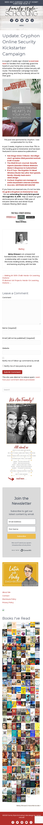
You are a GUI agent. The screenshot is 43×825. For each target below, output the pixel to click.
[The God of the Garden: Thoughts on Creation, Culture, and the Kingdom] (4, 712)
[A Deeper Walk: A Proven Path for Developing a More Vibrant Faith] (28, 647)
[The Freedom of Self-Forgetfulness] (14, 798)
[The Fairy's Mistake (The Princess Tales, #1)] (32, 777)
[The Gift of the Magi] (14, 726)
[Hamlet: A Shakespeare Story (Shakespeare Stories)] (23, 719)
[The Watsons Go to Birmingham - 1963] (23, 741)
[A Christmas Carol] (28, 726)
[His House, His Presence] (37, 654)
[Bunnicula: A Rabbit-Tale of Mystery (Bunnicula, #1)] (14, 675)
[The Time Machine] (9, 683)
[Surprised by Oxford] (4, 676)
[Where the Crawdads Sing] (18, 697)
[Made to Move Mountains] (9, 791)
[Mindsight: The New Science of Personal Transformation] (18, 625)
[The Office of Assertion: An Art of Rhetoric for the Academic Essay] (23, 733)
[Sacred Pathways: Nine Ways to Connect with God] (4, 704)
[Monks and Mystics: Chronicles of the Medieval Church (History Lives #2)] (4, 784)
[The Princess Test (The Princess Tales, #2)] (37, 777)
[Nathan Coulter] (37, 704)
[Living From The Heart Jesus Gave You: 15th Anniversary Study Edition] (4, 661)
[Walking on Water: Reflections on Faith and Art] (18, 690)
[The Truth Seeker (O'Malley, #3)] (9, 755)
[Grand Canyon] (14, 682)
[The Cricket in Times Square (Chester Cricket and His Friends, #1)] (4, 633)
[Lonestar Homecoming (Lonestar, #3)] (32, 755)
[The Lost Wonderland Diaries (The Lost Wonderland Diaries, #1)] (23, 784)
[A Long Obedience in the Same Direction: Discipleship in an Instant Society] (9, 719)
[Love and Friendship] (18, 675)
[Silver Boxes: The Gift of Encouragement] (28, 683)
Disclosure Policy (9, 599)
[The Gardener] (37, 675)
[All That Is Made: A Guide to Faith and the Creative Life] (14, 697)
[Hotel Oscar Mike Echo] (28, 661)
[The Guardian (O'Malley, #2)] (14, 755)
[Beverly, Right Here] (4, 726)
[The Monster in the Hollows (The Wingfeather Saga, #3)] (9, 798)
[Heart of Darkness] (32, 784)
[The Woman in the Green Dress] (18, 769)
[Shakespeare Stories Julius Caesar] (32, 719)
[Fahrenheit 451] (37, 784)
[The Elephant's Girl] (18, 776)
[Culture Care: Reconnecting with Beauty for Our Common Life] (32, 726)
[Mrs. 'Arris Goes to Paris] (14, 690)
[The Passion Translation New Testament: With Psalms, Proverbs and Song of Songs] (23, 639)
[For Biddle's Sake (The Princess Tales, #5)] (23, 770)
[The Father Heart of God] (14, 668)
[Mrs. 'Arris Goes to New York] (9, 689)
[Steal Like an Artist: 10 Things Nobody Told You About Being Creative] (23, 696)
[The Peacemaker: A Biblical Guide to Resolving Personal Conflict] (4, 740)
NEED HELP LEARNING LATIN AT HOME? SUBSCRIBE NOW (21, 3)
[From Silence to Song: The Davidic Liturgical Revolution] (9, 640)
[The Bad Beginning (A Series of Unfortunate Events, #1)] (28, 791)
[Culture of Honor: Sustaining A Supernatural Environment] (18, 668)
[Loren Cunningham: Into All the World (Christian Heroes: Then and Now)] (37, 712)
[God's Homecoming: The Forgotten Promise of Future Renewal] (9, 625)
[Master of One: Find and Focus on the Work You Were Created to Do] (4, 690)
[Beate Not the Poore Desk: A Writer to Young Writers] (9, 712)
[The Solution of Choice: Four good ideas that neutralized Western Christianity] (9, 654)
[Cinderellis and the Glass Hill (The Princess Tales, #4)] (28, 769)
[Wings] (4, 683)
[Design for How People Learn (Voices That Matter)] (14, 632)
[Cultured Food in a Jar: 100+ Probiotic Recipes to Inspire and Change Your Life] (28, 689)
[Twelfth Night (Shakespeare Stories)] (28, 719)
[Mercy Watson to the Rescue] (37, 762)
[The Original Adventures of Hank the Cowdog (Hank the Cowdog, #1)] (23, 654)
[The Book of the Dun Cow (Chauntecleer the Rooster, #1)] (28, 712)
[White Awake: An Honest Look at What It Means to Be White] (9, 740)
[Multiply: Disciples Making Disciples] (32, 711)
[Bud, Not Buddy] (32, 791)
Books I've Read (16, 618)
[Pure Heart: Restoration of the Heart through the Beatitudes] (37, 683)
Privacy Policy (8, 602)
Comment (6, 297)
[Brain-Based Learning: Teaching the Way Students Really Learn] (23, 632)
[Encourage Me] (9, 675)
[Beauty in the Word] (28, 733)
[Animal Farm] (14, 784)
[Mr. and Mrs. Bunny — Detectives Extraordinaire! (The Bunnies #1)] (23, 668)
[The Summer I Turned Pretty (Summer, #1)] (23, 661)
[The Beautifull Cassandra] (28, 675)
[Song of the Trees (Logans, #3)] (28, 740)
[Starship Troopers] (37, 719)
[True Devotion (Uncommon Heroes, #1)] (4, 647)
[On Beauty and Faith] (37, 696)
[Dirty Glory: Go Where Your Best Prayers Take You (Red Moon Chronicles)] (37, 661)
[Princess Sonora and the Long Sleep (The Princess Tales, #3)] (4, 777)
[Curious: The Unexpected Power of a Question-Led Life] (37, 726)
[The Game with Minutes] (18, 661)
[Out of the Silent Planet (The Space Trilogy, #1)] (4, 798)
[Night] (37, 625)
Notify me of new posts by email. (18, 366)
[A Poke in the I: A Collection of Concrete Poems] (18, 703)
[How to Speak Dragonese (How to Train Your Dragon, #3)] (4, 748)
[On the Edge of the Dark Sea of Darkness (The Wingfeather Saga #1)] (28, 776)
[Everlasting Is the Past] (23, 711)
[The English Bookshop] (4, 697)
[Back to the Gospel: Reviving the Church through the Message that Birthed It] (32, 654)
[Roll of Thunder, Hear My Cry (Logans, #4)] (18, 741)
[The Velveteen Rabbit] (28, 668)
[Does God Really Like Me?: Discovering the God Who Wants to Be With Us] (37, 647)
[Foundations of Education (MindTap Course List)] (37, 632)
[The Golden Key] (4, 719)
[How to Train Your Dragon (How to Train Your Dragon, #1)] (18, 748)
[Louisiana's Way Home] (9, 726)
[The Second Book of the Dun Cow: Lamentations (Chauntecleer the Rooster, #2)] (32, 704)
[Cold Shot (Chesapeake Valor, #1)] (23, 647)
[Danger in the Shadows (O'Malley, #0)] (23, 748)
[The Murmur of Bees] (37, 733)
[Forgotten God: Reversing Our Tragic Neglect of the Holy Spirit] (14, 719)
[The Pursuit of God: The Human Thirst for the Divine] (18, 798)
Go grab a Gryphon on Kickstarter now (20, 192)
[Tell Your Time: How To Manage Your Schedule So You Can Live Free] (9, 704)
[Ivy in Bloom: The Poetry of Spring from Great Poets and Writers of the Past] (4, 790)
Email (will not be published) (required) (18, 338)
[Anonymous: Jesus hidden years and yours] (32, 661)
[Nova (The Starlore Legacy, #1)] (9, 668)
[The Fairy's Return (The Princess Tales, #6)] (32, 763)
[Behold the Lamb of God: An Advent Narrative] (18, 726)
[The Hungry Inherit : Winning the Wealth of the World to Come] (23, 676)
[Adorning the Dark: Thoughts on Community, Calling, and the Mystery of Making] (28, 784)
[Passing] (28, 748)
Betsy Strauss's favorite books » (29, 806)
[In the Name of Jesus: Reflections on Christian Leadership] (9, 733)
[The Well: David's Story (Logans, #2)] (32, 740)
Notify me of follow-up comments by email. (20, 361)
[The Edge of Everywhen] (9, 762)
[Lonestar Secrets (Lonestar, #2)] (37, 755)
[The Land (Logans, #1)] (37, 741)
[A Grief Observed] (9, 632)
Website (5, 348)
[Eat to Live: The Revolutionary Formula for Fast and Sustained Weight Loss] (37, 690)
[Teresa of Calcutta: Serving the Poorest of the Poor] (32, 770)
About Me (6, 592)
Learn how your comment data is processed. (21, 378)
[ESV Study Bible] (23, 726)
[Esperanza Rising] (14, 740)
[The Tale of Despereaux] (37, 791)
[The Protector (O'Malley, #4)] (4, 755)
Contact (5, 596)
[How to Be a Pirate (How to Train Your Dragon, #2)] (9, 748)
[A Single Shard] (14, 661)
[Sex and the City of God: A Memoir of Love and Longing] (37, 668)
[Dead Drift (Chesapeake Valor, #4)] (9, 647)
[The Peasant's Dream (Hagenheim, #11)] (14, 776)
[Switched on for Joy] (14, 639)
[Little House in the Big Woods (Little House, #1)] (18, 762)
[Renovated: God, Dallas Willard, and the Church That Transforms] (14, 654)
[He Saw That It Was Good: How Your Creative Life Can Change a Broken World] (28, 697)
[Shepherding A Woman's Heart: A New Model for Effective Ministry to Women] (14, 712)
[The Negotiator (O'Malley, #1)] (18, 755)
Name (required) (9, 328)
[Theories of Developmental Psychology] (23, 625)
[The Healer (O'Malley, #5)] (37, 748)
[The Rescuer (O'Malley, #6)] (32, 748)
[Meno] (28, 798)
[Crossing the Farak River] (14, 769)
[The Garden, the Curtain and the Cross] (18, 653)
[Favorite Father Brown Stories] (32, 697)
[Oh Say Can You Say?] (14, 704)
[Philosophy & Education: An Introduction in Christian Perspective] (28, 632)
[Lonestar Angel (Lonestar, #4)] (28, 755)
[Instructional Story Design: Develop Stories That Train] (18, 632)
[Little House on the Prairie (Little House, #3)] (14, 762)
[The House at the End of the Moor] (18, 784)
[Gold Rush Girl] (23, 776)
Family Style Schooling (16, 815)
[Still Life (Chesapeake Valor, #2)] (18, 647)
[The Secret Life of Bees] (23, 683)
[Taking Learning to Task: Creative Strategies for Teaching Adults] (18, 733)
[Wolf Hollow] (9, 661)
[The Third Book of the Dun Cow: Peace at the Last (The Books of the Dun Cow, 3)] (28, 704)
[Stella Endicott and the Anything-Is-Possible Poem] (23, 762)
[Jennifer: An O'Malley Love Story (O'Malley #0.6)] (14, 748)
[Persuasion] (32, 676)
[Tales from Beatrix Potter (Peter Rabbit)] (32, 668)
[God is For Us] (4, 625)
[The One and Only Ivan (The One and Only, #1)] (23, 791)
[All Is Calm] (23, 755)
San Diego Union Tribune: (23, 158)
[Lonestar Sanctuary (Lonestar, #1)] (4, 762)
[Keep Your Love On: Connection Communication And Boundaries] (4, 668)
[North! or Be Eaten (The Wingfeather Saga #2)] (28, 762)
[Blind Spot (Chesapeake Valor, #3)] (14, 647)
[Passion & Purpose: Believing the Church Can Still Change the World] (18, 640)
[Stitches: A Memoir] (18, 682)
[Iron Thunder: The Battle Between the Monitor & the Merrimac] (32, 683)
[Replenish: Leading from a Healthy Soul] (32, 632)
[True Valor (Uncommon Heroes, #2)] (37, 640)
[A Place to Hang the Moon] (32, 640)
